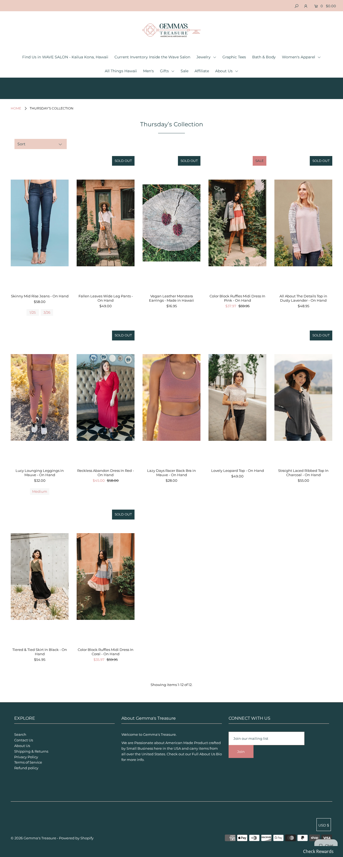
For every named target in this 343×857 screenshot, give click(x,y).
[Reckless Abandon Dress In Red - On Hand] (106, 397)
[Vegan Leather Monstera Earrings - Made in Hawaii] (171, 223)
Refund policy (26, 768)
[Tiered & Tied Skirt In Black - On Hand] (40, 576)
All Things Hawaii (121, 71)
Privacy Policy (26, 757)
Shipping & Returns (31, 751)
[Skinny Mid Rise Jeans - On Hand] (40, 223)
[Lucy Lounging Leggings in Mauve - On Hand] (40, 397)
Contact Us (23, 740)
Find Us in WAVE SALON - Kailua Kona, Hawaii (65, 57)
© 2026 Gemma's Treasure (33, 838)
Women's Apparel (299, 57)
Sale (184, 71)
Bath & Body (264, 57)
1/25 (32, 312)
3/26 (46, 312)
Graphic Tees (234, 57)
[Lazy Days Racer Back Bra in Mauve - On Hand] (171, 397)
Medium (39, 491)
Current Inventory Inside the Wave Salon (152, 57)
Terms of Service (28, 762)
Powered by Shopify (76, 838)
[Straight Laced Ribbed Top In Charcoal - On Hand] (303, 397)
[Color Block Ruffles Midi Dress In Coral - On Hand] (106, 576)
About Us (224, 71)
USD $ (323, 825)
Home (16, 108)
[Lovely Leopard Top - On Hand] (237, 397)
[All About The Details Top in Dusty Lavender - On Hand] (303, 223)
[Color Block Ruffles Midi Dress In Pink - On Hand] (237, 223)
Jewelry (204, 57)
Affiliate (202, 71)
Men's (148, 71)
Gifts (165, 71)
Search (20, 734)
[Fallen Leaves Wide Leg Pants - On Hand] (106, 223)
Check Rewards (318, 851)
